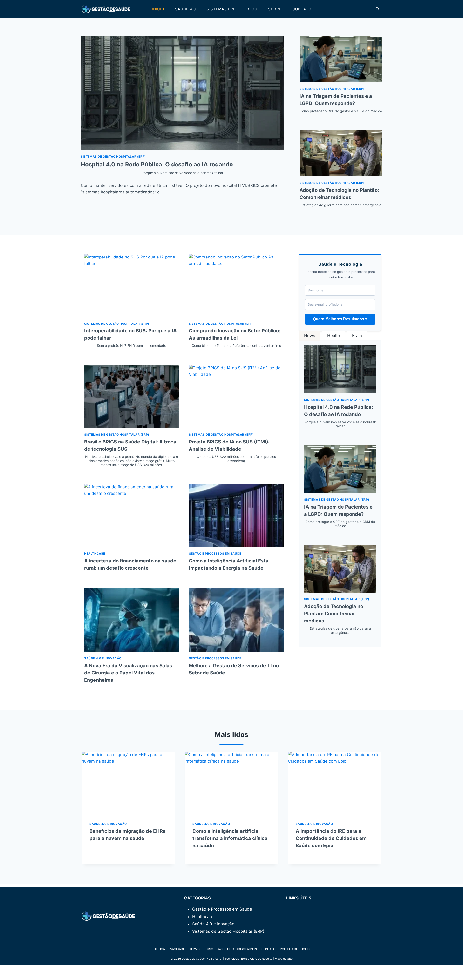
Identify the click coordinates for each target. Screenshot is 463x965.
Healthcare (94, 553)
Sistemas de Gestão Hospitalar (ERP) (113, 156)
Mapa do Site (284, 958)
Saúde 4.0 (185, 9)
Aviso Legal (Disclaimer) (237, 949)
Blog (252, 9)
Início (158, 9)
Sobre (274, 9)
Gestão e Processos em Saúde (215, 553)
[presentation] (182, 93)
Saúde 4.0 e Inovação (103, 658)
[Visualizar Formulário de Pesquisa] (377, 9)
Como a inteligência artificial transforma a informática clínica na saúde (229, 838)
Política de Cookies (295, 949)
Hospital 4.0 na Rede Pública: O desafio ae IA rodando (340, 416)
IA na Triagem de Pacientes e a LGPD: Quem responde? (341, 103)
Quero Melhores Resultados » (340, 319)
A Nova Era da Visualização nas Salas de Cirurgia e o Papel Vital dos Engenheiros (128, 673)
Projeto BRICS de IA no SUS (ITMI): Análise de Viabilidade (232, 451)
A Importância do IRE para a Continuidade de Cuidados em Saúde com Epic (331, 838)
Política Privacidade (168, 949)
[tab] (309, 336)
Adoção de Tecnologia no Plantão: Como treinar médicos (340, 197)
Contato (301, 9)
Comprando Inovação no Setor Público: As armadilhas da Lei (235, 338)
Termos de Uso (201, 949)
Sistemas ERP (221, 9)
